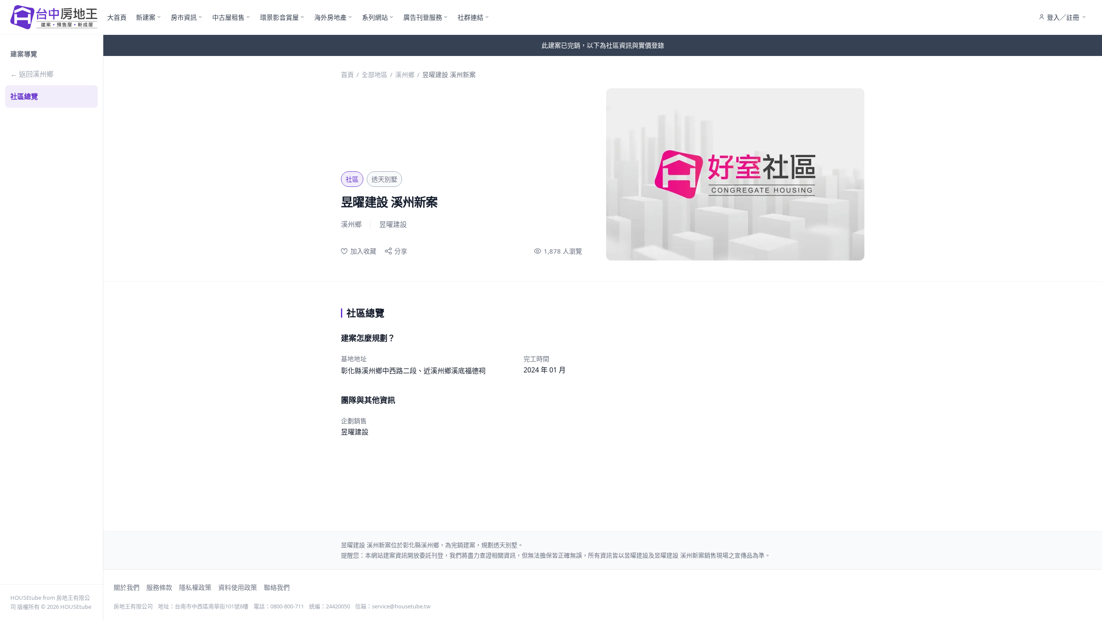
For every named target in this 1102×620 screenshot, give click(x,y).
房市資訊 (184, 17)
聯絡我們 (277, 587)
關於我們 (126, 587)
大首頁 (117, 17)
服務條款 (159, 587)
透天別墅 (384, 179)
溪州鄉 (405, 74)
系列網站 (375, 17)
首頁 (347, 74)
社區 (352, 179)
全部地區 (374, 74)
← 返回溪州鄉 (31, 74)
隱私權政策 (195, 587)
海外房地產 (330, 17)
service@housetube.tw (401, 606)
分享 (400, 251)
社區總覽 (24, 96)
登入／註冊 (1063, 17)
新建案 (145, 17)
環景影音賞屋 (279, 17)
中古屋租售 (228, 17)
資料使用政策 (237, 587)
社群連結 (470, 17)
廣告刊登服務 (422, 17)
